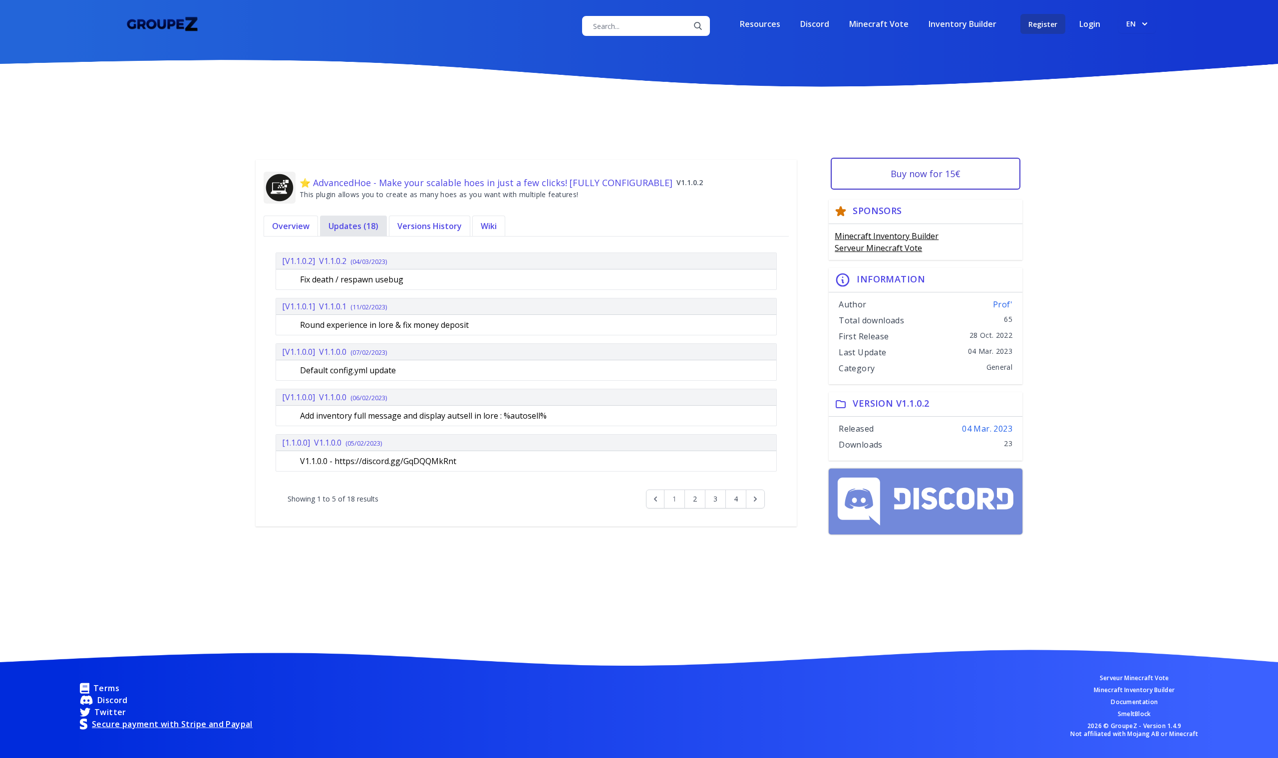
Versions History (429, 226)
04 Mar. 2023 (987, 428)
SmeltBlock (1134, 714)
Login (1089, 23)
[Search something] (698, 26)
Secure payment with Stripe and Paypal (172, 724)
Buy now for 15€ (925, 174)
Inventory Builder (962, 23)
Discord (814, 23)
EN (1131, 23)
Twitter (110, 712)
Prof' (1002, 304)
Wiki (489, 226)
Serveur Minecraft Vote (878, 248)
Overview (291, 226)
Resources (760, 23)
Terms (106, 688)
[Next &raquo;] (755, 499)
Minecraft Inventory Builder (887, 236)
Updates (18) (353, 226)
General (999, 367)
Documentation (1134, 702)
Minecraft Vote (879, 23)
